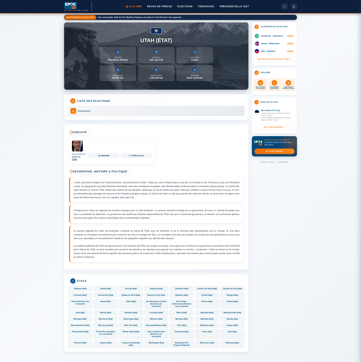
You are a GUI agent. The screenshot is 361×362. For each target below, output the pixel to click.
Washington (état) (156, 343)
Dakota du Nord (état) (131, 295)
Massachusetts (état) (232, 312)
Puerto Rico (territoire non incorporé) (105, 333)
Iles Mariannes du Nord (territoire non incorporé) (156, 303)
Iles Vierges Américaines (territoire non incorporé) (181, 303)
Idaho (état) (131, 301)
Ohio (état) (181, 325)
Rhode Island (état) (131, 332)
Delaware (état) (181, 295)
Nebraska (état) (207, 319)
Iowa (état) (80, 312)
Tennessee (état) (182, 332)
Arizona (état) (131, 289)
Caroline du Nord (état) (207, 289)
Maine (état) (182, 312)
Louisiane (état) (156, 312)
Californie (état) (181, 289)
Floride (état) (206, 295)
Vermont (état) (80, 343)
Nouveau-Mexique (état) (156, 325)
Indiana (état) (232, 301)
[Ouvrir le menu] (294, 6)
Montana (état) (181, 319)
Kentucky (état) (131, 312)
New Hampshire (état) (80, 325)
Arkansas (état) (156, 289)
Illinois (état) (207, 301)
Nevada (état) (232, 319)
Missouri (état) (156, 319)
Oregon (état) (232, 325)
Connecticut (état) (105, 295)
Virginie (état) (105, 343)
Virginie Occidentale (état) (131, 344)
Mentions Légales (267, 162)
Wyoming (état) (232, 343)
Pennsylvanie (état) (80, 332)
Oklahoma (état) (207, 325)
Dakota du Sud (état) (156, 295)
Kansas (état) (105, 312)
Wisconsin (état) (207, 343)
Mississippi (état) (131, 319)
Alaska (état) (105, 289)
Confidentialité (282, 162)
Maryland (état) (207, 312)
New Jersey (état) (105, 325)
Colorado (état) (80, 295)
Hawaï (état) (106, 301)
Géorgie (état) (232, 295)
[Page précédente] (284, 6)
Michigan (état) (80, 319)
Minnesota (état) (106, 319)
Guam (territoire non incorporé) (80, 302)
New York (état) (130, 325)
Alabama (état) (80, 289)
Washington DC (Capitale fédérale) (181, 344)
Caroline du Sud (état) (232, 289)
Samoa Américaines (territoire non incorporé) (156, 334)
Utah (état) (232, 332)
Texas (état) (207, 332)
